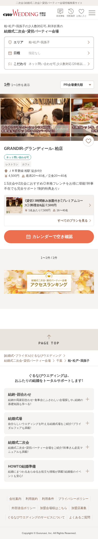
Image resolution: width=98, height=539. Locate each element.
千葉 (59, 360)
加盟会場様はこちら (53, 508)
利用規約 (32, 499)
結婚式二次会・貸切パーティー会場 (27, 360)
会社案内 (15, 499)
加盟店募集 (78, 508)
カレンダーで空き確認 (52, 236)
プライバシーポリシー (73, 499)
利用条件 (48, 499)
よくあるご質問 (79, 517)
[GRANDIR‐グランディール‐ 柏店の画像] (49, 117)
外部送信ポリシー (24, 508)
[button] (49, 399)
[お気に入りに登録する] (88, 140)
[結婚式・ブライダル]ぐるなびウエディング (32, 355)
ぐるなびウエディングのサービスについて (36, 517)
